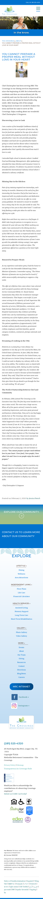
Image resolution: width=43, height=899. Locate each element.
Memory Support (21, 611)
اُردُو (31, 887)
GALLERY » (21, 628)
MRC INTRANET (21, 686)
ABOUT (18, 41)
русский (7, 890)
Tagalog (33, 890)
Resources (21, 662)
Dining (21, 570)
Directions (21, 670)
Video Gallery (21, 636)
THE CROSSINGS (8, 41)
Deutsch (33, 884)
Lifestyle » (21, 566)
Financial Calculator (21, 596)
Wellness (21, 574)
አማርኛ (26, 884)
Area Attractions (21, 578)
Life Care (21, 593)
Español (30, 881)
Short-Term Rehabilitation (21, 619)
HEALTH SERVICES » (21, 603)
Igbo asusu (14, 887)
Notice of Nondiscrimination (14, 881)
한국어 (6, 887)
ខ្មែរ (5, 892)
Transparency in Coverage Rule (18, 768)
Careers (21, 677)
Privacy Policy (9, 765)
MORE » (21, 643)
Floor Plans (21, 589)
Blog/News (21, 674)
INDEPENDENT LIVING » (21, 585)
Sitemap (20, 765)
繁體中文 (11, 884)
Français (19, 884)
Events (21, 647)
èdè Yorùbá (24, 887)
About (21, 651)
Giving (21, 659)
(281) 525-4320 (13, 743)
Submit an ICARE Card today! (15, 794)
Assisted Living (21, 608)
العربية (36, 887)
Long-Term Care (21, 615)
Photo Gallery (21, 632)
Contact (21, 666)
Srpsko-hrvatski (22, 890)
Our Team (22, 655)
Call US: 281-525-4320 (33, 2)
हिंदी (13, 890)
